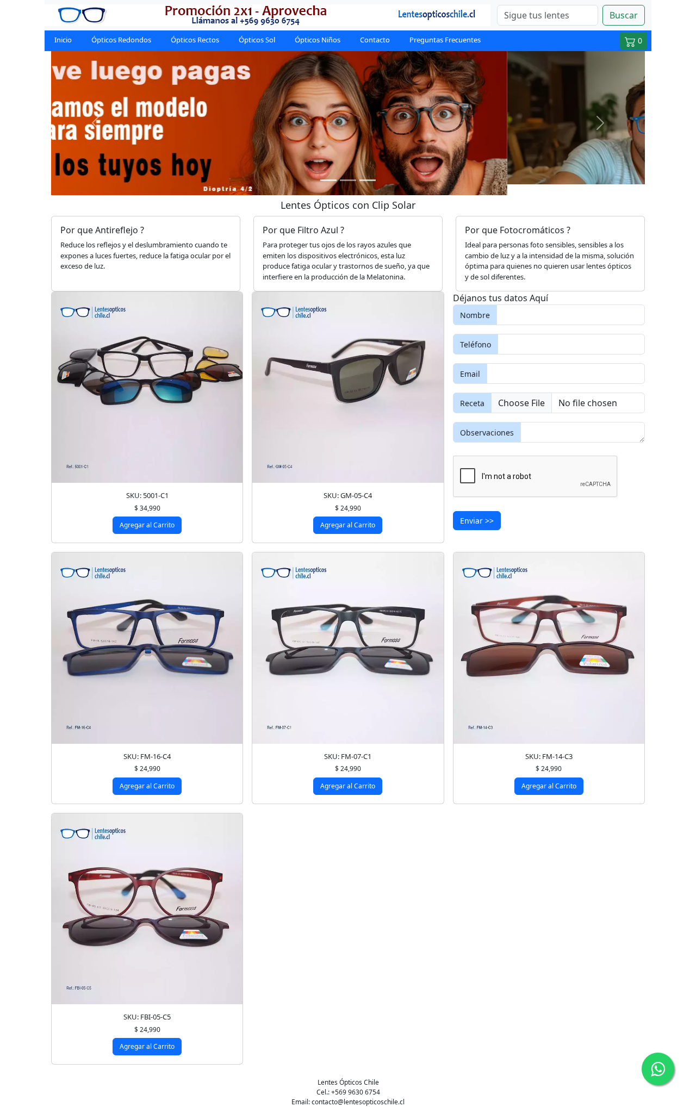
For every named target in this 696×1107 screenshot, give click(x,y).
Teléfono (475, 333)
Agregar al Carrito (147, 514)
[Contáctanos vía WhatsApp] (658, 1069)
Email (470, 362)
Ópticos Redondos (121, 40)
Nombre (475, 303)
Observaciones (487, 421)
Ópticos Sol (257, 40)
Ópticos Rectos (195, 40)
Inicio (63, 40)
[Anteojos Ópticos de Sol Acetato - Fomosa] (147, 376)
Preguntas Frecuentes (445, 40)
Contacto (375, 40)
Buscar (624, 15)
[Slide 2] (348, 169)
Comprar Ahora (348, 152)
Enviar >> (477, 510)
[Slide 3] (367, 169)
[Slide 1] (328, 169)
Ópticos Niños (317, 40)
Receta (472, 392)
